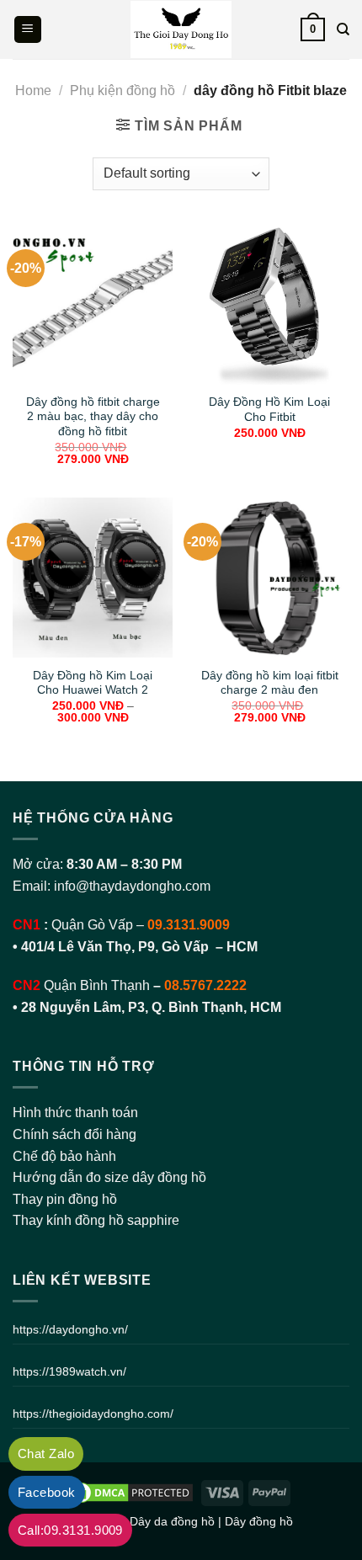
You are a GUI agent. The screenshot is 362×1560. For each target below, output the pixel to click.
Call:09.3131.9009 (70, 1530)
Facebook (47, 1492)
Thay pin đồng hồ (65, 1199)
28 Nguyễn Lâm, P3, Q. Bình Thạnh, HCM (151, 1007)
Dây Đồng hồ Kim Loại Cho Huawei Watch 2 (92, 683)
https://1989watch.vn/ (69, 1371)
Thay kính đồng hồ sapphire (96, 1220)
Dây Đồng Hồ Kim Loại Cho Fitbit (269, 409)
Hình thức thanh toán (75, 1112)
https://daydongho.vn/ (70, 1329)
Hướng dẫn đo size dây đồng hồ (109, 1177)
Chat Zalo (46, 1453)
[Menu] (28, 30)
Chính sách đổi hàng (74, 1134)
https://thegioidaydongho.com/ (93, 1413)
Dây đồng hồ (259, 1521)
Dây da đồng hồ (172, 1521)
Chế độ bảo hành (64, 1156)
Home (33, 90)
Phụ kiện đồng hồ (122, 90)
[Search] (343, 29)
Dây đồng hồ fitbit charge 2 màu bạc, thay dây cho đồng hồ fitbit (93, 417)
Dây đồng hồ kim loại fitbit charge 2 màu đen (269, 683)
